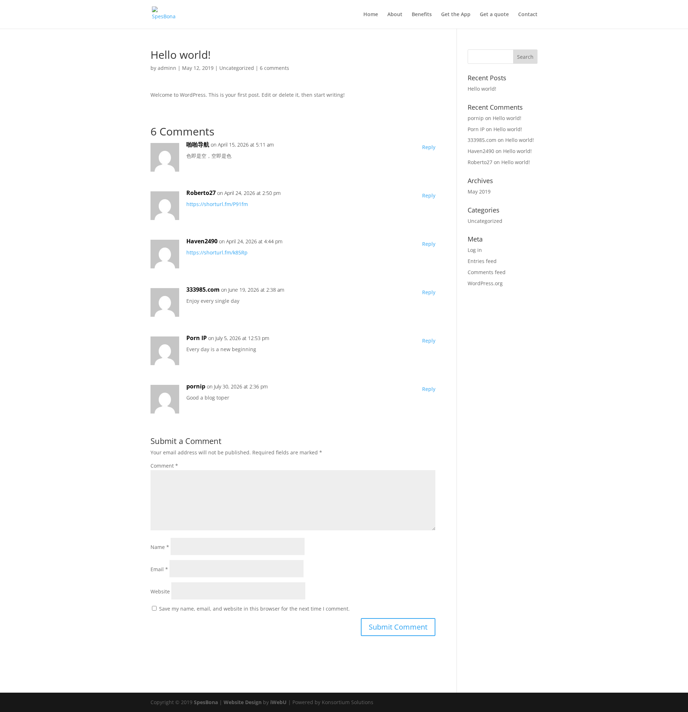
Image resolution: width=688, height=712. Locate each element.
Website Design (243, 702)
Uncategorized (236, 67)
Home (370, 15)
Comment (164, 465)
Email (159, 569)
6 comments (274, 67)
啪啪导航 (197, 144)
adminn (167, 67)
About (394, 15)
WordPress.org (485, 283)
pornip (195, 386)
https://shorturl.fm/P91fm (217, 204)
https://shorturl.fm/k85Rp (217, 252)
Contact (528, 15)
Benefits (422, 15)
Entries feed (482, 261)
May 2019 (479, 191)
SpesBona (205, 702)
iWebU (278, 702)
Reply (428, 147)
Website (160, 591)
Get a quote (494, 15)
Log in (475, 250)
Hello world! (482, 88)
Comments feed (487, 272)
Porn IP (196, 338)
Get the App (455, 15)
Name (159, 547)
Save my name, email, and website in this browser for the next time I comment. (254, 608)
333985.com (203, 289)
